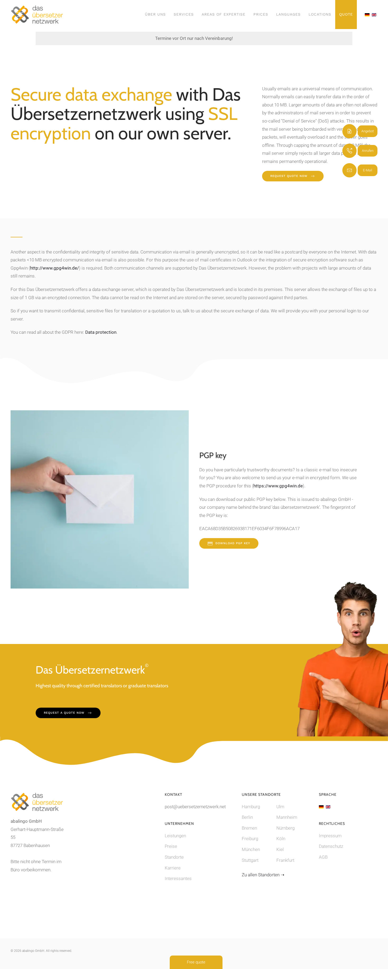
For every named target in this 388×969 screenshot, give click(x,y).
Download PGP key (232, 543)
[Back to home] (37, 14)
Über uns (155, 14)
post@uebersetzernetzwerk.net (195, 806)
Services (184, 14)
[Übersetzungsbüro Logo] (37, 801)
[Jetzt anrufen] (349, 151)
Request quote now (288, 176)
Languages (288, 14)
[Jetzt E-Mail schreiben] (349, 170)
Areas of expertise (223, 14)
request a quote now (64, 712)
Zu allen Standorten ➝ (263, 874)
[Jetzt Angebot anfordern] (349, 131)
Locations (320, 14)
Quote (346, 14)
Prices (260, 14)
